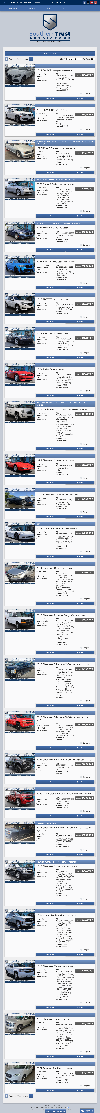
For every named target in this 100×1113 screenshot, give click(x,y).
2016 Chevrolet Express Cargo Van (62, 615)
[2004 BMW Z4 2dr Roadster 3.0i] (20, 338)
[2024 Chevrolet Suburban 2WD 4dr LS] (20, 920)
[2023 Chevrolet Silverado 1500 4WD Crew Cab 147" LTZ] (20, 798)
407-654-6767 (58, 3)
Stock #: (59, 90)
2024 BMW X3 (56, 261)
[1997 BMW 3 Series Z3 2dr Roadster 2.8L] (20, 151)
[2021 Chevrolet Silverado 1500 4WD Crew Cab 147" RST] (20, 764)
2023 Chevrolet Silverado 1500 (64, 793)
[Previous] (6, 59)
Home (40, 1105)
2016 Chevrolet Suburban (58, 866)
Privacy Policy (57, 1105)
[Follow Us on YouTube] (91, 2)
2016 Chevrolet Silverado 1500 (64, 718)
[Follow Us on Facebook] (84, 2)
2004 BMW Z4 (52, 333)
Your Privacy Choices (61, 1107)
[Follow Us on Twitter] (88, 2)
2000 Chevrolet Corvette (57, 494)
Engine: (58, 78)
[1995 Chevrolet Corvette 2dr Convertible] (20, 465)
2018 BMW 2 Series (52, 110)
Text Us (80, 98)
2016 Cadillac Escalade (61, 409)
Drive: (38, 78)
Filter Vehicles (50, 53)
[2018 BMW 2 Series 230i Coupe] (20, 115)
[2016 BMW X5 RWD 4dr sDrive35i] (20, 304)
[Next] (31, 59)
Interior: (39, 76)
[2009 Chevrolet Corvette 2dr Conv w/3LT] (20, 533)
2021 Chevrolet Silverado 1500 (64, 759)
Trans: (38, 81)
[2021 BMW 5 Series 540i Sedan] (20, 232)
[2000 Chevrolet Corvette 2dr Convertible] (20, 499)
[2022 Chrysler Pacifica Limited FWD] (20, 1073)
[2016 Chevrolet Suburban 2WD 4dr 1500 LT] (20, 871)
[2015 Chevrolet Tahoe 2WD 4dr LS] (20, 1024)
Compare (86, 93)
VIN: (57, 74)
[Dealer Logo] (50, 29)
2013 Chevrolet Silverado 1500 (64, 664)
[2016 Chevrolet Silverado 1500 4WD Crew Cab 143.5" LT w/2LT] (20, 722)
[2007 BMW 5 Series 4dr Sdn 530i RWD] (20, 189)
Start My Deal (50, 98)
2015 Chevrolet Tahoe (53, 1019)
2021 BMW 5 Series (52, 227)
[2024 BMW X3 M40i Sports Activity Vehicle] (20, 266)
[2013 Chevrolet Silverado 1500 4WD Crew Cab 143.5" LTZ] (20, 669)
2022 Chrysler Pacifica (54, 1068)
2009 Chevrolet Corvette (57, 528)
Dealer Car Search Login (36, 1107)
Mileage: (59, 88)
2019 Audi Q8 (54, 70)
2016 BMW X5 (52, 299)
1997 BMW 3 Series (56, 148)
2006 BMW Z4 (51, 369)
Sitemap (53, 1107)
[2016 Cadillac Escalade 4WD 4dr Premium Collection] (20, 412)
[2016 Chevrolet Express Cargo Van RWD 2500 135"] (20, 620)
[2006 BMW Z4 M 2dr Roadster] (20, 374)
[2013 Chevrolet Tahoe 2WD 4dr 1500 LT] (20, 971)
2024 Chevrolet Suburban (56, 915)
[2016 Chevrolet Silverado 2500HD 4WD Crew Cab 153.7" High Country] (20, 832)
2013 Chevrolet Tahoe (56, 966)
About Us (45, 1105)
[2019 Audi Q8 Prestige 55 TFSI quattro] (20, 75)
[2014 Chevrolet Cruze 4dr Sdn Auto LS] (20, 573)
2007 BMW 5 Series (55, 184)
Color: (38, 74)
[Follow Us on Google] (95, 2)
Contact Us (50, 1105)
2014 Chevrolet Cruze (55, 568)
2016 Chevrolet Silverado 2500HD (65, 829)
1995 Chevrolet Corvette (56, 460)
